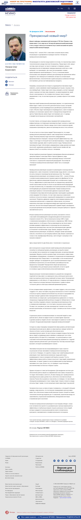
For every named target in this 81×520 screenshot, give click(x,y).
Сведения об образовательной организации (16, 456)
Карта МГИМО (72, 456)
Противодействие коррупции (12, 492)
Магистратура (39, 490)
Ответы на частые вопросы (12, 473)
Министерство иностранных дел (13, 484)
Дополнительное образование (40, 500)
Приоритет (71, 13)
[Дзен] (75, 461)
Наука (6, 460)
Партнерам (38, 464)
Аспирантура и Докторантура (39, 493)
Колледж (38, 486)
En (58, 8)
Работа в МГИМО (40, 467)
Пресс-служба (8, 469)
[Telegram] (62, 461)
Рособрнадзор (9, 490)
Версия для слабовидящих (64, 469)
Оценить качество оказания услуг (13, 475)
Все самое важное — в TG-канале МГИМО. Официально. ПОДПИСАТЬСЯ (50, 517)
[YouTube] (66, 461)
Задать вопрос (9, 471)
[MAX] (58, 461)
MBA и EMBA (39, 497)
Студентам (38, 458)
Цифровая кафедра (40, 503)
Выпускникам (39, 462)
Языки (6, 462)
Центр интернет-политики (65, 497)
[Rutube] (71, 461)
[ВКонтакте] (54, 461)
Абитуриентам (71, 17)
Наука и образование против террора (15, 494)
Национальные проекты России (13, 497)
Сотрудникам (39, 460)
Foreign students (70, 15)
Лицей (37, 484)
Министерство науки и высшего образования (16, 486)
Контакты (7, 467)
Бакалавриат (39, 488)
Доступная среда (9, 477)
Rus (62, 8)
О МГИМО (7, 458)
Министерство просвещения (12, 488)
